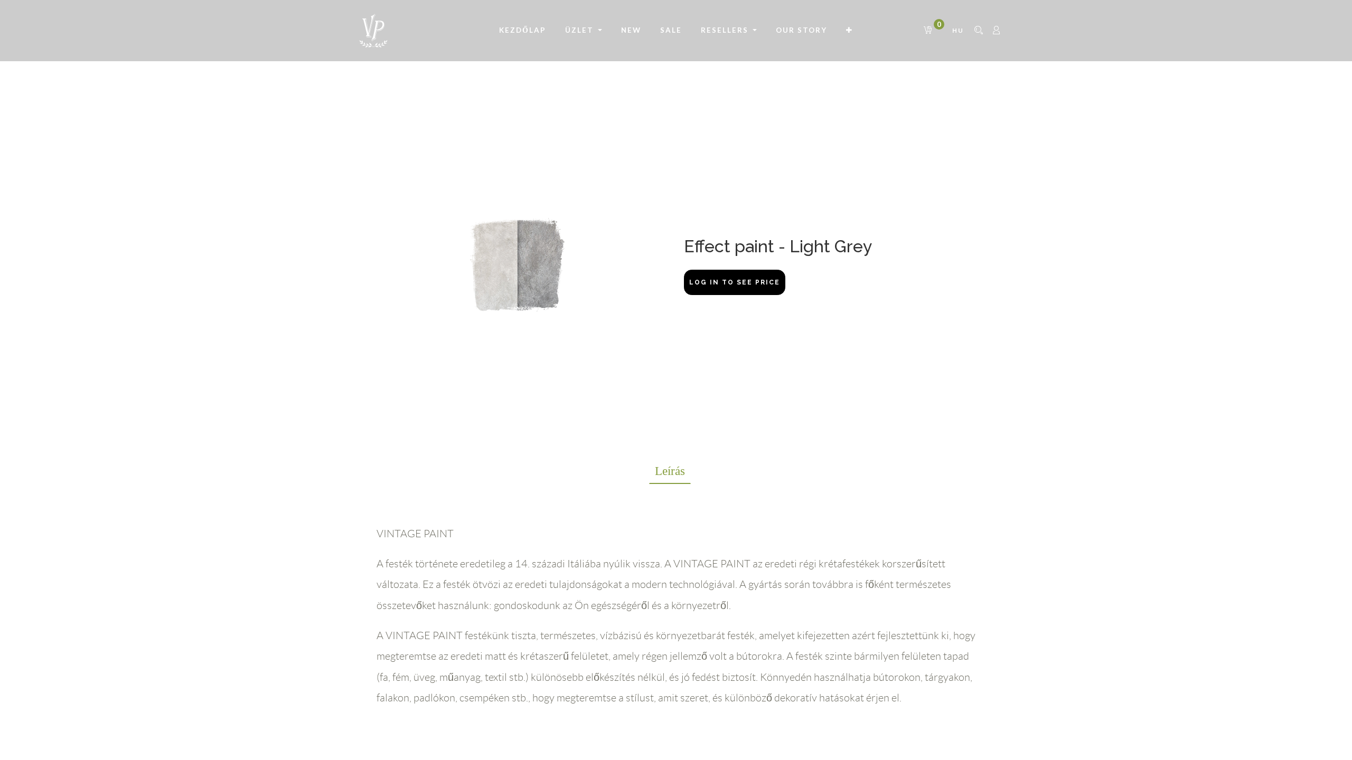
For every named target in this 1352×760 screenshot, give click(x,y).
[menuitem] (523, 31)
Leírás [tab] (670, 471)
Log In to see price (734, 282)
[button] (849, 31)
